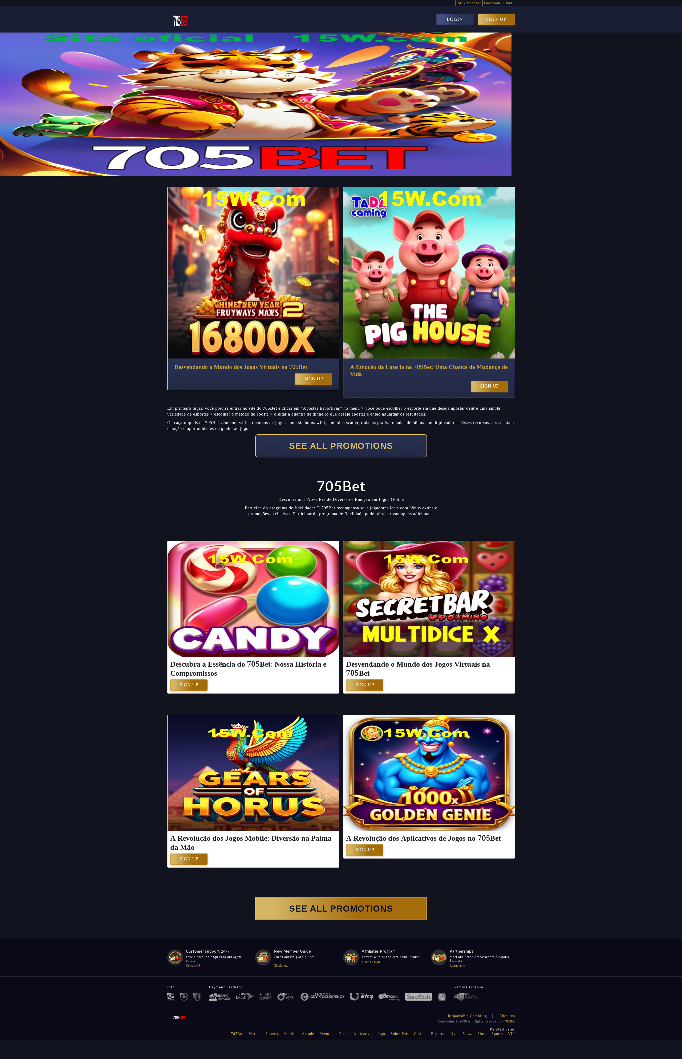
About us (507, 1016)
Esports (437, 1034)
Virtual (255, 1034)
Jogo (381, 1034)
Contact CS (193, 966)
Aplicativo (363, 1034)
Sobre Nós (400, 1034)
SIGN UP (496, 19)
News (467, 1034)
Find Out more (371, 962)
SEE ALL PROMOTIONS (341, 446)
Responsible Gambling (467, 1016)
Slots (481, 1034)
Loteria (272, 1034)
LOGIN (455, 19)
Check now (281, 966)
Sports (497, 1034)
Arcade (308, 1034)
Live (453, 1034)
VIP (511, 1034)
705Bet (509, 1021)
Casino (420, 1034)
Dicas (343, 1034)
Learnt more (457, 966)
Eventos (326, 1034)
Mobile (290, 1034)
